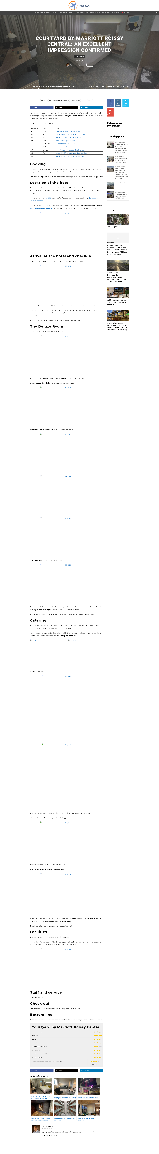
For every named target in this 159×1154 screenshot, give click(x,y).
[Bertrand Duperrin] (68, 65)
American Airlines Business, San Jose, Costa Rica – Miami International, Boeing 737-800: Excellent (116, 277)
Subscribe (110, 108)
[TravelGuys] (79, 5)
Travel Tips (106, 13)
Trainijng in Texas (114, 227)
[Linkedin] (49, 1135)
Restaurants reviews (66, 13)
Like (110, 99)
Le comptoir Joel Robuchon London (68, 147)
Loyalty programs (82, 13)
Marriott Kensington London (65, 141)
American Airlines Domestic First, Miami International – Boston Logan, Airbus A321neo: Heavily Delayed (117, 250)
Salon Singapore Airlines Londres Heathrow (70, 150)
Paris (84, 100)
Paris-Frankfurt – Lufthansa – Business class (70, 134)
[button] (157, 13)
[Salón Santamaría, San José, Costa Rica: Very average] (118, 292)
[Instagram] (47, 1135)
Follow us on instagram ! (114, 124)
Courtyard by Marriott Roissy (41, 208)
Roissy (90, 100)
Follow (118, 99)
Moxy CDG (47, 198)
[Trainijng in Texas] (118, 219)
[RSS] (52, 1135)
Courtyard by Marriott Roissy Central (68, 131)
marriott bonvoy (76, 100)
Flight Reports (111, 242)
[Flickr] (44, 1135)
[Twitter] (54, 1135)
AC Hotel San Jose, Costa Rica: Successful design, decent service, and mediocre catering (117, 326)
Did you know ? (95, 13)
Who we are (115, 13)
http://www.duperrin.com (47, 1128)
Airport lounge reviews (112, 297)
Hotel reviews (79, 56)
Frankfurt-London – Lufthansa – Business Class (71, 138)
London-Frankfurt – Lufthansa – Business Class (71, 153)
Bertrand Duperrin (77, 65)
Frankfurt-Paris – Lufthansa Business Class (70, 156)
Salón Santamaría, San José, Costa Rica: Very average (117, 302)
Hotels (55, 13)
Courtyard (43, 100)
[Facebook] (42, 1135)
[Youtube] (56, 1135)
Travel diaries (110, 223)
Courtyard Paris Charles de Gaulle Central (59, 100)
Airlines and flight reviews (41, 13)
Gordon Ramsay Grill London (65, 144)
